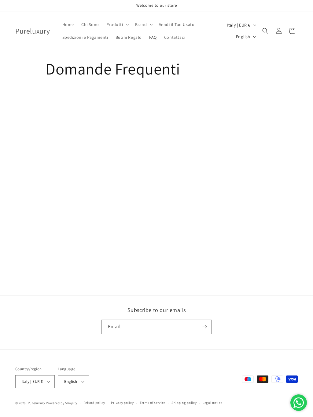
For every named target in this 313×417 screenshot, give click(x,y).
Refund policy (94, 403)
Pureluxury (36, 403)
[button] (117, 24)
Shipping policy (184, 403)
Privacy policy (122, 403)
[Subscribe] (204, 327)
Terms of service (152, 403)
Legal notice (212, 403)
